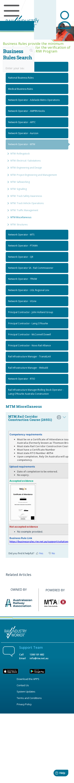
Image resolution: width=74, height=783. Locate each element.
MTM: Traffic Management (24, 210)
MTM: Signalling (18, 189)
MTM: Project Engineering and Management (33, 174)
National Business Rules (21, 77)
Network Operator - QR (20, 256)
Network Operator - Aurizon (23, 133)
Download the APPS (28, 679)
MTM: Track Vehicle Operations (27, 203)
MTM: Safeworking (20, 182)
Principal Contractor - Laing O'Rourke (28, 323)
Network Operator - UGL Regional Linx (28, 290)
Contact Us (23, 685)
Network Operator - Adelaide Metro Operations (34, 100)
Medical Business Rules (20, 89)
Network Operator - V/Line (22, 301)
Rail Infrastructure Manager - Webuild (28, 367)
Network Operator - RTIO (21, 378)
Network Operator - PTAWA (23, 245)
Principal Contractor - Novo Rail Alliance (29, 345)
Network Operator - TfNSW (22, 279)
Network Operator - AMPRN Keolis (26, 111)
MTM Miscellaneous (20, 217)
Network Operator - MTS (21, 234)
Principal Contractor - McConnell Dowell (29, 334)
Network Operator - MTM (21, 144)
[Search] (31, 51)
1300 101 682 (37, 654)
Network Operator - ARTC (22, 122)
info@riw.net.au (39, 658)
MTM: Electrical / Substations (25, 160)
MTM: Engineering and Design (26, 167)
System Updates (26, 691)
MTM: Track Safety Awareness (26, 196)
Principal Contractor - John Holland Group (30, 312)
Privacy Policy (24, 704)
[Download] (30, 400)
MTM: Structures (19, 224)
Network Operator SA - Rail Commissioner (30, 267)
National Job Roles (18, 66)
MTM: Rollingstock (20, 153)
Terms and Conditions (29, 698)
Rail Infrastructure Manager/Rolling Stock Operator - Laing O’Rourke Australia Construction (36, 391)
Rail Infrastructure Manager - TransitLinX (29, 356)
